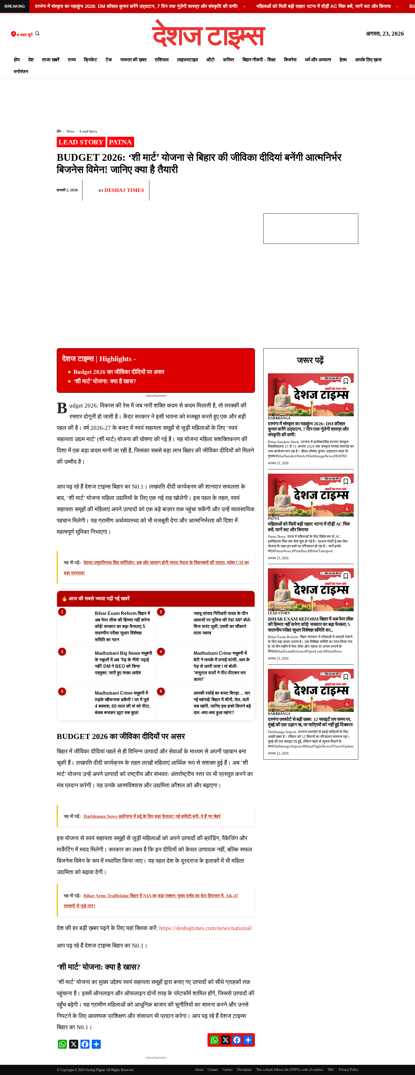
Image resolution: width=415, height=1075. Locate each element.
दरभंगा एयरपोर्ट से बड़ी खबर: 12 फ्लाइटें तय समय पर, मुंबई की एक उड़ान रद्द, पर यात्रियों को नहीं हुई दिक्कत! (310, 722)
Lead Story (88, 131)
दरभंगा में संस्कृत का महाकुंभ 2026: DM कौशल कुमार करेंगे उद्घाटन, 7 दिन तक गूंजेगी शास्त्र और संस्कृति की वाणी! (308, 429)
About (199, 1070)
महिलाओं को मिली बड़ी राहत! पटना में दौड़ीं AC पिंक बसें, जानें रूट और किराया (324, 6)
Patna (120, 142)
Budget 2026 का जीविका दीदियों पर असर (118, 372)
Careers (227, 1070)
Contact (213, 1070)
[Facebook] (313, 190)
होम (59, 131)
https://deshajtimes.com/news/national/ (205, 928)
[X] (339, 190)
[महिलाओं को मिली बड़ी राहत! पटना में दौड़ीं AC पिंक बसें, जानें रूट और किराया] (311, 495)
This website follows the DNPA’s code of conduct (289, 1070)
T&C (330, 1070)
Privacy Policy (348, 1070)
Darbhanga (279, 418)
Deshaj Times (124, 190)
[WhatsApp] (326, 190)
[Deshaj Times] (93, 190)
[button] (37, 33)
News (70, 131)
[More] (352, 190)
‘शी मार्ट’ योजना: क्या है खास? (104, 381)
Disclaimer (244, 1070)
